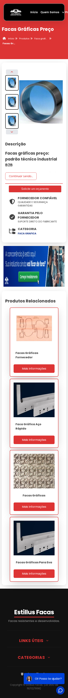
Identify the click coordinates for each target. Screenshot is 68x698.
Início (34, 12)
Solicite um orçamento (35, 188)
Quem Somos (49, 12)
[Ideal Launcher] (34, 266)
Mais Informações (34, 369)
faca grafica (27, 233)
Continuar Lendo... (21, 176)
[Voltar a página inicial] (16, 12)
